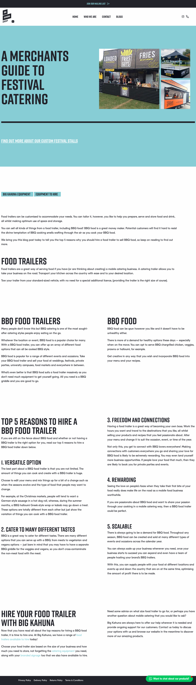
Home (75, 17)
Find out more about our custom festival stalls (39, 141)
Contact (106, 17)
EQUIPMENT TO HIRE (47, 194)
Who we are (90, 17)
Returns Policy (56, 680)
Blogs (119, 17)
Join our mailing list (96, 3)
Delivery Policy (40, 680)
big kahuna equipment (16, 194)
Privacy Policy (24, 680)
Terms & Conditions (74, 680)
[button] (169, 678)
